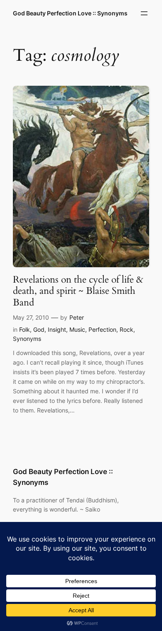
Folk (24, 329)
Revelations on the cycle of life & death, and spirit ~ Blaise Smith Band (78, 291)
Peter (76, 317)
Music (77, 329)
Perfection (102, 329)
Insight (57, 329)
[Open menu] (144, 13)
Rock (126, 329)
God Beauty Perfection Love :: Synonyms (70, 13)
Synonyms (27, 338)
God (38, 329)
